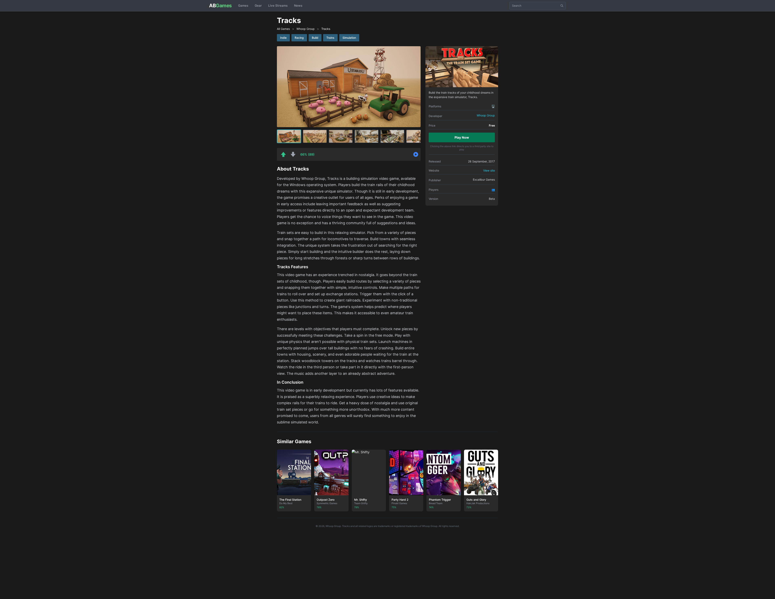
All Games (283, 28)
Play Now (462, 137)
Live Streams (278, 5)
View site (489, 170)
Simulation (349, 37)
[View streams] (415, 154)
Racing (299, 37)
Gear (258, 5)
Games (243, 5)
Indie (283, 37)
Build (315, 37)
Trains (330, 37)
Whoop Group (305, 28)
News (298, 5)
